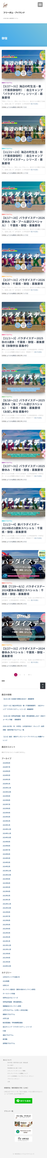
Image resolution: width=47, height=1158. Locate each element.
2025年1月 (6, 825)
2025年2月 (6, 821)
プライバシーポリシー (13, 1079)
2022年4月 (6, 929)
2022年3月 (6, 933)
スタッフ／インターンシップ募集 (16, 1071)
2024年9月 (6, 842)
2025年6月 (6, 808)
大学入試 (6, 1018)
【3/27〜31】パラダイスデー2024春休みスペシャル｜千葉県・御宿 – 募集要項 (23, 652)
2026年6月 (6, 771)
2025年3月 (6, 817)
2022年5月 (6, 924)
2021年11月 (7, 949)
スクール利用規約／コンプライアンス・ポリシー (20, 1076)
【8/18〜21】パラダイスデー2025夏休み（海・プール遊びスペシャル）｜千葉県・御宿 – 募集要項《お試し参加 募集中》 (23, 405)
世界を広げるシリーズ (10, 998)
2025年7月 (6, 804)
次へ (29, 675)
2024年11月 (7, 833)
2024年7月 (6, 850)
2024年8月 (6, 846)
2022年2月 (6, 937)
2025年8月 (6, 800)
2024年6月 (6, 854)
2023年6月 (6, 883)
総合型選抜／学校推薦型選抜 (13, 1022)
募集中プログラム (7, 83)
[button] (40, 4)
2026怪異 (6, 981)
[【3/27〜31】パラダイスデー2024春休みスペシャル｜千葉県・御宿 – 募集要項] (23, 626)
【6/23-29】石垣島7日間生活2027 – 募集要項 (18, 699)
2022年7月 (6, 916)
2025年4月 (6, 813)
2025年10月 (7, 792)
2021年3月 (6, 962)
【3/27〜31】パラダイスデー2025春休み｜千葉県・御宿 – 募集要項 (23, 468)
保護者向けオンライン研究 (12, 1006)
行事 (4, 1031)
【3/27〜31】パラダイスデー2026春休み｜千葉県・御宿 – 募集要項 (23, 281)
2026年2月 (6, 779)
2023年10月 (7, 875)
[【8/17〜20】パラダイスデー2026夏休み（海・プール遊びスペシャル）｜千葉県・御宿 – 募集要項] (23, 196)
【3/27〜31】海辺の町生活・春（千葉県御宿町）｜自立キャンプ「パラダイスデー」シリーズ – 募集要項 (22, 91)
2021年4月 (6, 958)
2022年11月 (7, 904)
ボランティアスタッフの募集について (17, 1073)
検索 (3, 681)
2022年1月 (6, 941)
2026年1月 (6, 784)
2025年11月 (7, 788)
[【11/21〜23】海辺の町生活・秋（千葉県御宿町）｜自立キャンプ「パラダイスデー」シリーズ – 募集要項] (23, 130)
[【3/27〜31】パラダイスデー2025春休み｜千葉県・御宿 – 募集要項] (23, 444)
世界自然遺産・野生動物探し (13, 1002)
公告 (8, 1081)
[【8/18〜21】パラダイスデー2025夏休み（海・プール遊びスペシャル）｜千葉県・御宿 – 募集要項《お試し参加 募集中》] (23, 378)
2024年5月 (6, 858)
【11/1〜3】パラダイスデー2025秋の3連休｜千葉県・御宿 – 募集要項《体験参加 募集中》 (23, 342)
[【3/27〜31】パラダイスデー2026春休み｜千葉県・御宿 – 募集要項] (23, 258)
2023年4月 (6, 891)
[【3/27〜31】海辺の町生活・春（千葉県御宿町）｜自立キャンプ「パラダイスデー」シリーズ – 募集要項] (23, 64)
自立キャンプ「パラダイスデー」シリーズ (17, 1027)
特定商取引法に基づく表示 (14, 1068)
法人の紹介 (10, 1065)
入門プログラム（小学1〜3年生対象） (16, 1010)
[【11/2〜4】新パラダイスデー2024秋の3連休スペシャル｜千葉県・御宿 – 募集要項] (23, 502)
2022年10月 (7, 908)
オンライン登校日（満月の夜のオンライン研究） (19, 989)
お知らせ (6, 985)
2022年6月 (6, 920)
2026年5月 (6, 775)
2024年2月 (6, 866)
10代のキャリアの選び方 (11, 977)
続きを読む (34, 104)
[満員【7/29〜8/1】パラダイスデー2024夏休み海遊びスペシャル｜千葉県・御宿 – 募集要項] (23, 564)
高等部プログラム (9, 1043)
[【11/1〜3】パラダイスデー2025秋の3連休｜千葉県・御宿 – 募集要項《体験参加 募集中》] (23, 316)
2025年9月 (6, 796)
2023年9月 (6, 879)
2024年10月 (7, 837)
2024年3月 (6, 862)
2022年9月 (6, 912)
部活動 (5, 1039)
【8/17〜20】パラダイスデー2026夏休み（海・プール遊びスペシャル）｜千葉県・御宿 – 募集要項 (23, 221)
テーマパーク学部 (9, 993)
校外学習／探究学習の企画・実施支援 (17, 1062)
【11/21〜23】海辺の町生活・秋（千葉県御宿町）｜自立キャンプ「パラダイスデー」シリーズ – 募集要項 (22, 157)
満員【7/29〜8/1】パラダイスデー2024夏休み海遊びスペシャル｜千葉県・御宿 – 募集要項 (23, 590)
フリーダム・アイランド (14, 12)
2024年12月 (7, 829)
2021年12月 (7, 945)
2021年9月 (6, 953)
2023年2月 (6, 895)
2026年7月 (6, 767)
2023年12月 (7, 871)
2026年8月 (6, 763)
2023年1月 (6, 900)
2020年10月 (7, 966)
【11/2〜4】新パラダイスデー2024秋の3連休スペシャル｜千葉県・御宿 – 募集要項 (22, 528)
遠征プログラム (8, 1035)
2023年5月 (6, 887)
